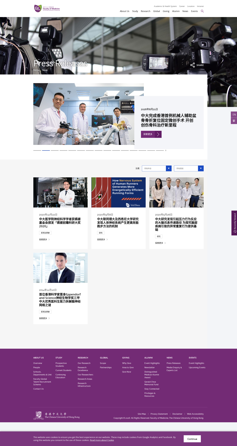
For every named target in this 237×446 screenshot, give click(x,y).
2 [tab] (46, 150)
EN (234, 114)
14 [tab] (151, 150)
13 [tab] (142, 150)
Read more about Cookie (102, 440)
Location (191, 6)
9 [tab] (107, 150)
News (45, 70)
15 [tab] (160, 150)
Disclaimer (177, 414)
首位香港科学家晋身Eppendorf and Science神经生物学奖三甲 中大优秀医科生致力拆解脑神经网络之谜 (60, 299)
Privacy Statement (159, 414)
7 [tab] (90, 150)
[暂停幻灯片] (165, 150)
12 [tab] (134, 150)
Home (36, 70)
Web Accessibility (195, 414)
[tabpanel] (118, 116)
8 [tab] (98, 150)
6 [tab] (81, 150)
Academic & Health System (165, 6)
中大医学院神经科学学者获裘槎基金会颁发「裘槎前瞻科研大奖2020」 (60, 222)
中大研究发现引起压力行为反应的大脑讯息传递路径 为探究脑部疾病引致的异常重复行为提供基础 (176, 224)
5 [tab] (72, 150)
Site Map (142, 414)
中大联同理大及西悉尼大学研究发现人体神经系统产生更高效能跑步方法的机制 (118, 222)
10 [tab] (116, 150)
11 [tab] (125, 150)
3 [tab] (55, 150)
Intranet (200, 6)
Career (182, 6)
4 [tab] (63, 150)
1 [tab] (37, 150)
